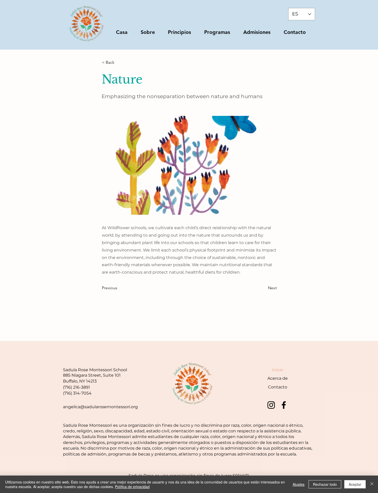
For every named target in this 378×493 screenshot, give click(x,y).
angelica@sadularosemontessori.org (100, 406)
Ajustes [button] (298, 484)
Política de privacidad (132, 486)
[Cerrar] (372, 484)
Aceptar (355, 484)
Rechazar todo (325, 484)
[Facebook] (284, 405)
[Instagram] (271, 405)
